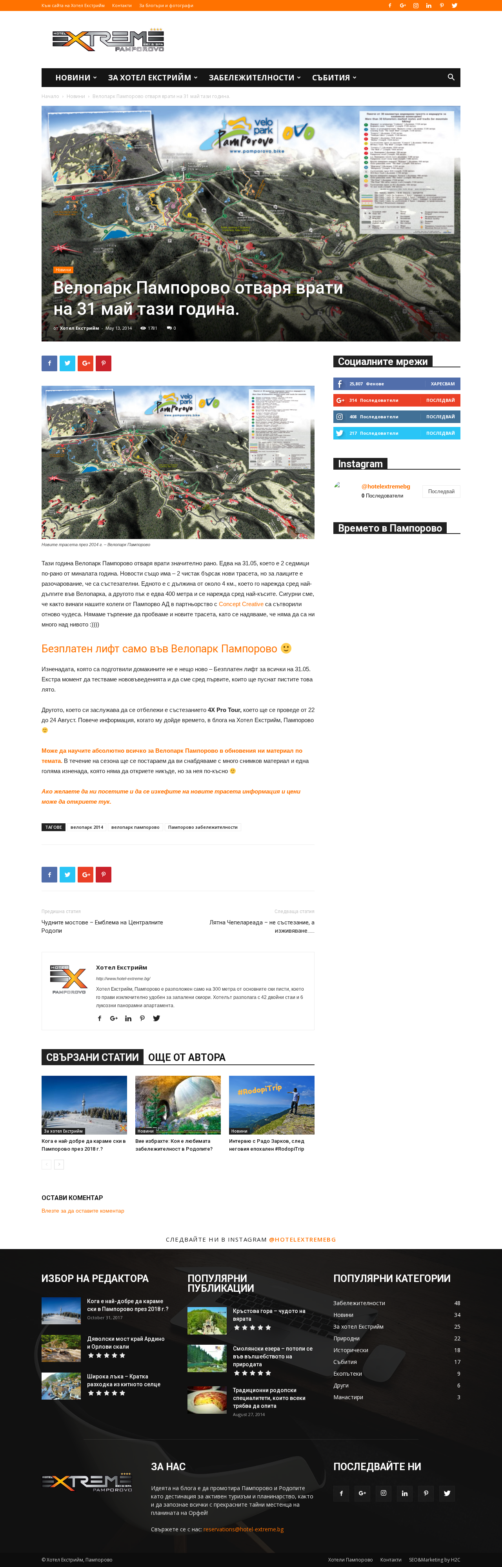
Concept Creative (241, 604)
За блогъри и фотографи (166, 5)
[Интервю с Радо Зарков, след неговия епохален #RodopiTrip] (272, 1105)
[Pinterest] (441, 5)
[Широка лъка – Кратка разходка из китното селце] (61, 1386)
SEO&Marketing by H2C (434, 1559)
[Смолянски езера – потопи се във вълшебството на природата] (207, 1358)
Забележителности (252, 78)
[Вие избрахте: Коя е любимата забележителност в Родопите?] (178, 1105)
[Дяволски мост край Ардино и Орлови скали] (61, 1348)
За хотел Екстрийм (149, 78)
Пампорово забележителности (203, 827)
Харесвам (443, 384)
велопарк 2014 (87, 827)
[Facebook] (390, 5)
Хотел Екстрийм (79, 328)
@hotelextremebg (386, 486)
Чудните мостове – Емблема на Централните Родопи (102, 926)
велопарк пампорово (135, 827)
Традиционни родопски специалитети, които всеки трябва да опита (269, 1398)
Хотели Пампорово (350, 1559)
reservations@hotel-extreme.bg (244, 1529)
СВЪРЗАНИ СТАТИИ (92, 1057)
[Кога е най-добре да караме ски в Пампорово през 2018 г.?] (84, 1105)
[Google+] (403, 5)
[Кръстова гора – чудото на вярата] (207, 1321)
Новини (73, 78)
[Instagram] (416, 5)
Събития (331, 78)
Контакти (122, 5)
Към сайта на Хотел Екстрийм (73, 5)
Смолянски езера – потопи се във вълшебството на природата (273, 1356)
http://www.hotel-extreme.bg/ (123, 978)
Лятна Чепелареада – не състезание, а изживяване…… (262, 926)
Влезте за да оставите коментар (83, 1210)
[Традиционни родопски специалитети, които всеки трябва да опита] (207, 1400)
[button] (451, 78)
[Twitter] (454, 5)
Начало (50, 96)
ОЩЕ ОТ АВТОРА (187, 1057)
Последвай (440, 400)
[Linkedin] (429, 5)
